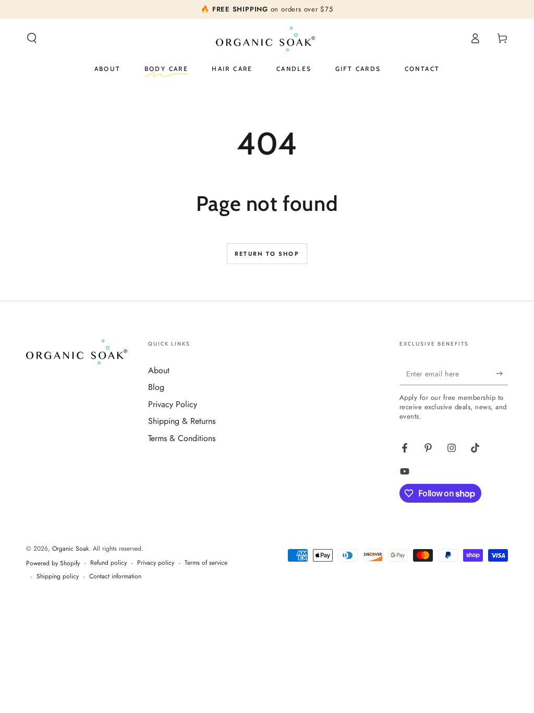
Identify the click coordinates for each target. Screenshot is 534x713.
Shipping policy (58, 576)
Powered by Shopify (53, 563)
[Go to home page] (267, 38)
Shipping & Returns (181, 421)
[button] (31, 38)
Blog (156, 387)
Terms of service (206, 562)
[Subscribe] (502, 373)
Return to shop (267, 253)
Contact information (115, 576)
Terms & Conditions (181, 438)
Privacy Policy (172, 404)
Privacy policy (155, 562)
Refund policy (108, 562)
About (158, 370)
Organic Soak (70, 548)
